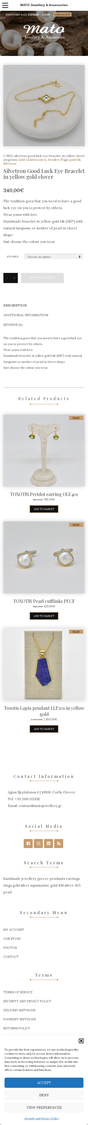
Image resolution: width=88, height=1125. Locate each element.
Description (15, 305)
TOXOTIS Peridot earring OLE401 (44, 494)
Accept (44, 1083)
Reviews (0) (13, 325)
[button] (81, 1041)
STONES (13, 256)
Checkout (62, 14)
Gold (21, 160)
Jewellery (54, 160)
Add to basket (43, 278)
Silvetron (9, 164)
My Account (13, 930)
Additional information (25, 315)
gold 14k (75, 160)
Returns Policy (16, 1028)
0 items (33, 14)
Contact (11, 957)
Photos (10, 948)
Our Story (12, 939)
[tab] (44, 305)
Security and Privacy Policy (42, 1118)
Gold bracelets (36, 160)
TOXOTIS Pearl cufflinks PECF (44, 601)
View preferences (44, 1107)
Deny (44, 1095)
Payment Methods (19, 1019)
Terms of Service (17, 992)
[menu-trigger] (5, 4)
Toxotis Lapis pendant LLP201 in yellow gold (44, 711)
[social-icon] (28, 843)
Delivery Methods (19, 1010)
